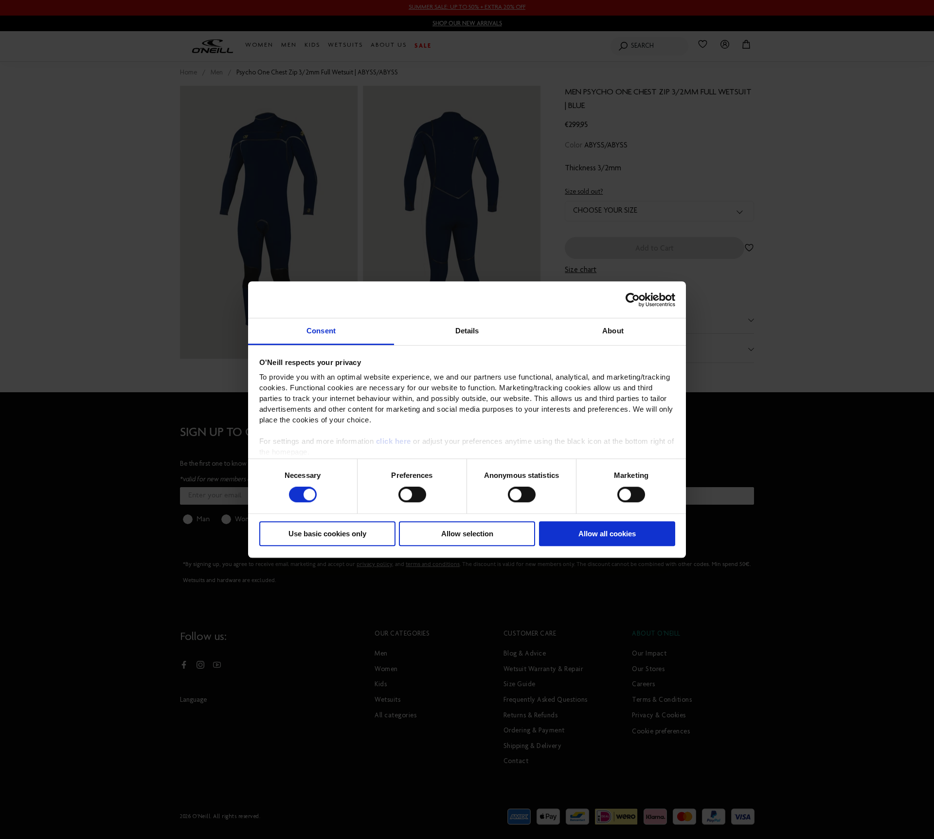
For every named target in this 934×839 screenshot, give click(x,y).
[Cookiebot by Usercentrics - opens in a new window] (632, 299)
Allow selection (467, 533)
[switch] (412, 495)
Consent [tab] (321, 331)
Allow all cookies (607, 533)
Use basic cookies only (327, 533)
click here (393, 441)
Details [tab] (467, 331)
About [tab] (613, 331)
